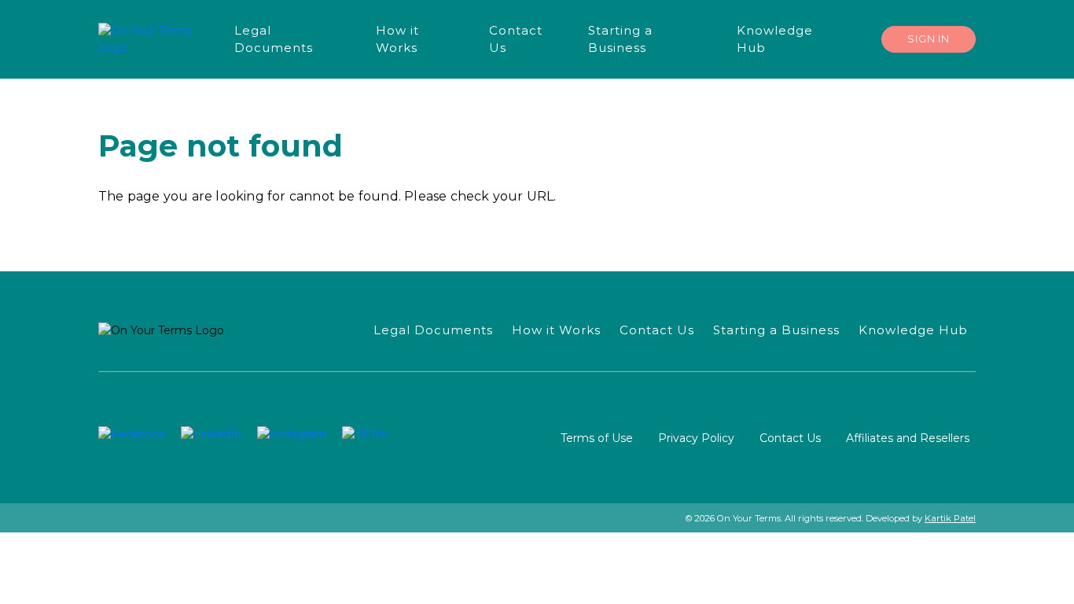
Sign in (928, 38)
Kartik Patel (950, 518)
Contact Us (790, 438)
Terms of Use (597, 438)
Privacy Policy (696, 438)
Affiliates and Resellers (907, 438)
